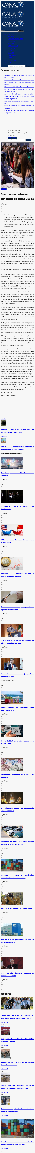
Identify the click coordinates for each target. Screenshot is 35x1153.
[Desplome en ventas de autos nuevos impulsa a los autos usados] (12, 837)
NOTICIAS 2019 (9, 34)
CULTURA (11, 53)
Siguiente (4, 436)
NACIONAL (11, 44)
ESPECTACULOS (13, 55)
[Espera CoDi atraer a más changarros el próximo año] (12, 737)
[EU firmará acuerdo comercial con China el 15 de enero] (12, 536)
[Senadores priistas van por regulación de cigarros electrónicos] (12, 603)
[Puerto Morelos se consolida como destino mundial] (12, 703)
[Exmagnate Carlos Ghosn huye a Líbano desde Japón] (12, 502)
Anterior (3, 419)
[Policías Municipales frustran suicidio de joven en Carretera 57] (5, 1105)
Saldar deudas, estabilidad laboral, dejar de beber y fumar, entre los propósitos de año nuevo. (19, 82)
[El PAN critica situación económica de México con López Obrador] (12, 636)
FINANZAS (11, 58)
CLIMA (10, 51)
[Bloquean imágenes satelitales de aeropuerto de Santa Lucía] (3, 425)
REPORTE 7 (11, 41)
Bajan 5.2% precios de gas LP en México (16, 909)
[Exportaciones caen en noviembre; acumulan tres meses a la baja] (12, 871)
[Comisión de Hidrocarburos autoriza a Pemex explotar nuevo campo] (3, 443)
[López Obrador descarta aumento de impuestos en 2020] (12, 969)
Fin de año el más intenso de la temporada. (18, 94)
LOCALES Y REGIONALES (15, 39)
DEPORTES (11, 48)
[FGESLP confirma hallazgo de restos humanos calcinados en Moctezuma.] (5, 1081)
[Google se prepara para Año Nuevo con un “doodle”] (12, 469)
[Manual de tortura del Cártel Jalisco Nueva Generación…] (5, 1058)
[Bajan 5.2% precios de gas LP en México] (12, 905)
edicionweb (4, 1022)
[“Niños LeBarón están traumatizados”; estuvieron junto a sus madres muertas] (17, 1009)
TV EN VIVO (7, 62)
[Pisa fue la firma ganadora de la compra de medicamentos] (12, 935)
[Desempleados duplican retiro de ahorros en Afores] (12, 770)
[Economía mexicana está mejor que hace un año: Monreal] (12, 670)
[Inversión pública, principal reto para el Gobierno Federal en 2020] (12, 569)
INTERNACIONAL (13, 46)
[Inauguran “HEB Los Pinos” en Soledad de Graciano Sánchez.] (5, 1035)
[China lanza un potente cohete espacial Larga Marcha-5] (12, 804)
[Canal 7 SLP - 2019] (12, 18)
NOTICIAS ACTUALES (10, 60)
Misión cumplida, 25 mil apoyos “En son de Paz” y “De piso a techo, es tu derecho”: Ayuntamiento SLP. (19, 89)
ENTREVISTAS (12, 36)
